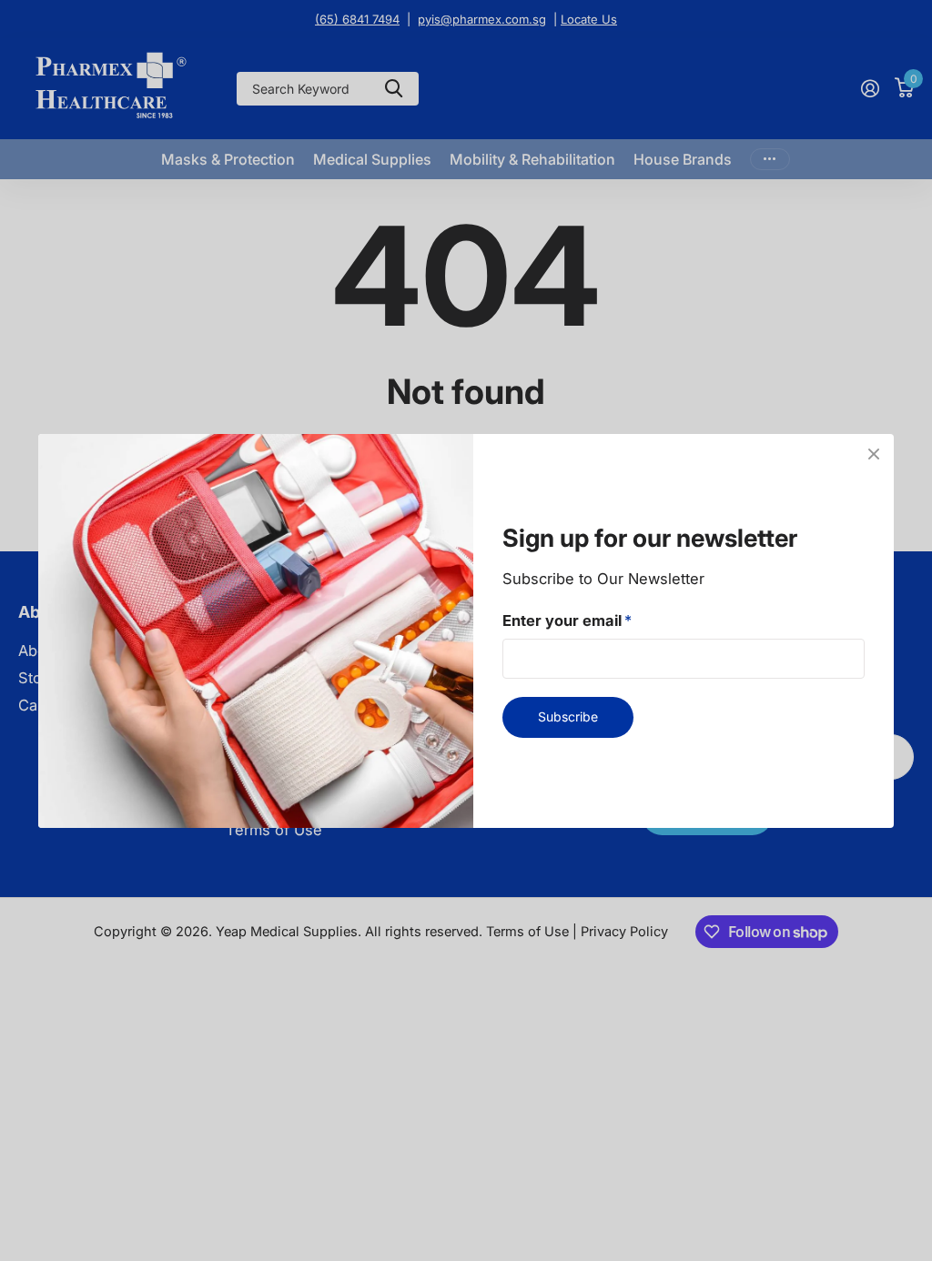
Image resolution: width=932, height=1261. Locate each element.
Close (874, 454)
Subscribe (568, 716)
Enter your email (567, 619)
